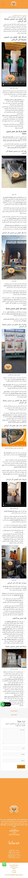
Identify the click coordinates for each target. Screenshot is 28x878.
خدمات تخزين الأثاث (14, 854)
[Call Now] (3, 704)
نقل (19, 673)
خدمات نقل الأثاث (14, 850)
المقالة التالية (14, 714)
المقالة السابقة (14, 710)
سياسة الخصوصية (14, 865)
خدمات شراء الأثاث (14, 857)
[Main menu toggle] (3, 4)
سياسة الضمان (14, 867)
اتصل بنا (14, 872)
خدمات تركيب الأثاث (14, 852)
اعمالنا (14, 868)
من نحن (14, 870)
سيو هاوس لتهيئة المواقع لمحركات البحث (14, 874)
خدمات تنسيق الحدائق (14, 855)
